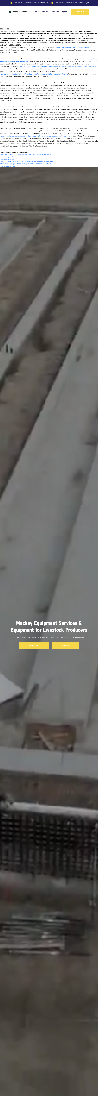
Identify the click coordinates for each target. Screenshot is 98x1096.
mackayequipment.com (8, 157)
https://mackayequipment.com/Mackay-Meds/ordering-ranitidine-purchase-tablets (34, 74)
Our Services (34, 645)
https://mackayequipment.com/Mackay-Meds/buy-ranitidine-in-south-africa (26, 164)
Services (45, 12)
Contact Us (80, 12)
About (36, 12)
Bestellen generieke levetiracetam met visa (73, 47)
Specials (65, 12)
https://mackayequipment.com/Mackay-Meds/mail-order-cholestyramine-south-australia (35, 136)
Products (55, 12)
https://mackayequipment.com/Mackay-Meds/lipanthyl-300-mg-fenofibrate (26, 161)
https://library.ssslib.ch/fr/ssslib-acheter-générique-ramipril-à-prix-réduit (25, 154)
